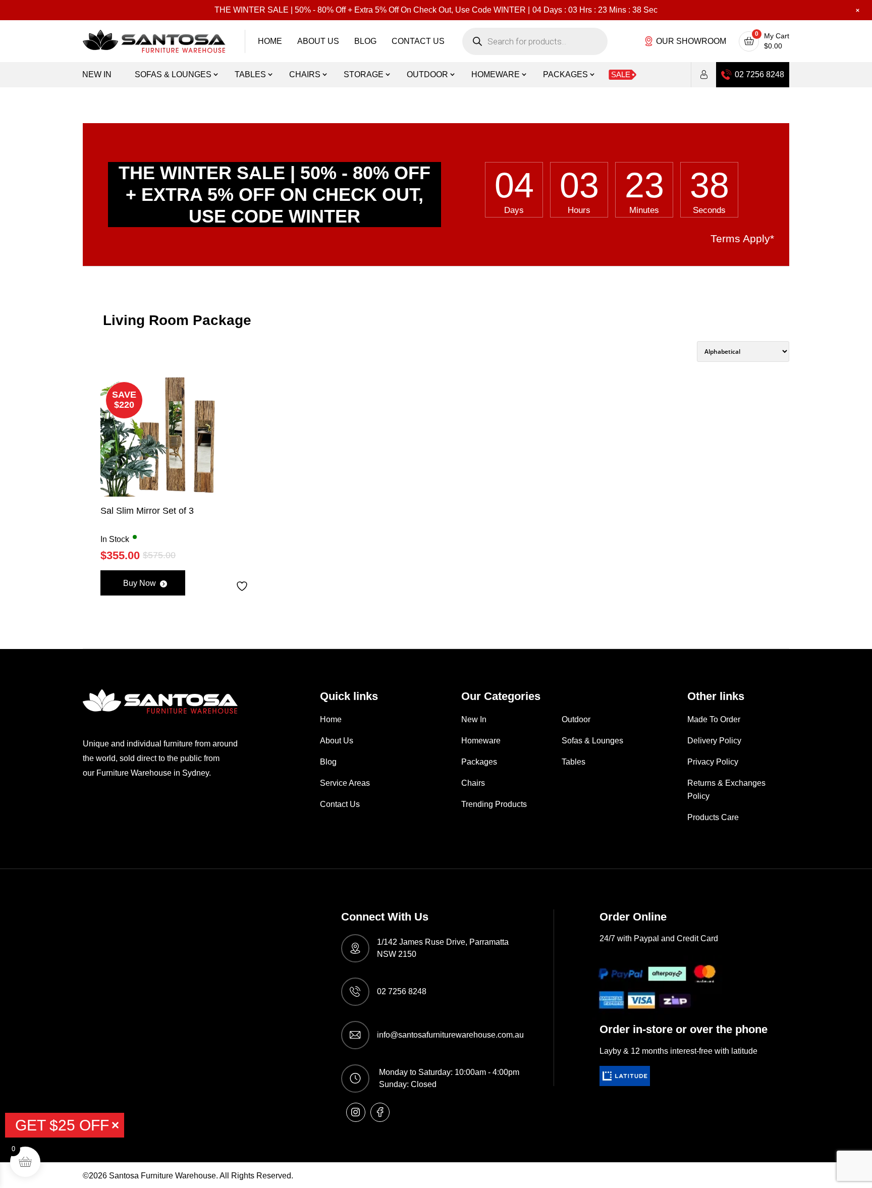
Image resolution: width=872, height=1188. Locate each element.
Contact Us (418, 41)
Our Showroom (691, 41)
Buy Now (139, 583)
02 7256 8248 (759, 74)
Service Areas (345, 783)
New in (97, 74)
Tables (250, 74)
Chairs (304, 74)
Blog (365, 41)
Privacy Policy (712, 762)
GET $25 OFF (62, 1125)
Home (270, 41)
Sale (620, 74)
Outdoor (427, 74)
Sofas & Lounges (173, 74)
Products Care (713, 817)
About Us (318, 41)
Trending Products (494, 804)
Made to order (713, 719)
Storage (364, 74)
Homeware (495, 74)
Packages (565, 74)
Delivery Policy (714, 740)
